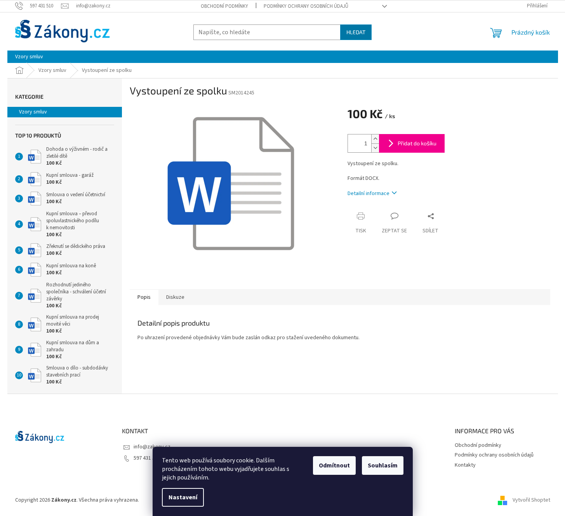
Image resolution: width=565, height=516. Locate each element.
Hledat (355, 32)
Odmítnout (334, 465)
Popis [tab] (144, 297)
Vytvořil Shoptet (531, 500)
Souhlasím (383, 465)
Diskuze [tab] (175, 297)
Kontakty (465, 465)
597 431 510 (147, 458)
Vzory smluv (33, 112)
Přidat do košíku (417, 143)
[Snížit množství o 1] (375, 147)
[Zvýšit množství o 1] (375, 138)
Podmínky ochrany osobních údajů (306, 6)
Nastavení (183, 497)
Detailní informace (368, 193)
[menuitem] (29, 57)
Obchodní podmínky (224, 6)
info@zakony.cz (152, 447)
